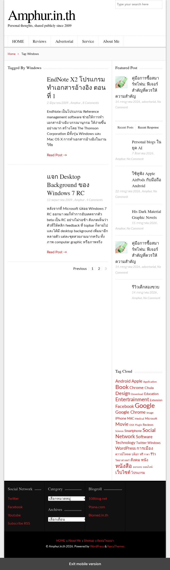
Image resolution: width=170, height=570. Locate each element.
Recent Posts (125, 127)
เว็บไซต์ (122, 472)
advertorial (149, 101)
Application (150, 382)
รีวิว (153, 454)
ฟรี (141, 454)
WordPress (125, 448)
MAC (130, 418)
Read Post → (57, 155)
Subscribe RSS (19, 523)
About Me (111, 41)
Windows (153, 443)
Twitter (141, 443)
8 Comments (91, 103)
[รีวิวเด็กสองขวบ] (121, 291)
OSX (131, 425)
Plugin (138, 425)
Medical (139, 419)
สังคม (135, 460)
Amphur (75, 103)
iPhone (120, 418)
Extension (156, 400)
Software (144, 437)
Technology (125, 443)
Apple (136, 381)
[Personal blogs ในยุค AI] (121, 146)
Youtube (14, 515)
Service (88, 41)
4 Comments (95, 200)
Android (123, 381)
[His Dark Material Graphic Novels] (121, 216)
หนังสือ (123, 466)
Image (150, 412)
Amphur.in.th (41, 14)
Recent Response (148, 127)
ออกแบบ (137, 467)
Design (122, 393)
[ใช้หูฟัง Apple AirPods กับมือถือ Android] (121, 178)
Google (145, 406)
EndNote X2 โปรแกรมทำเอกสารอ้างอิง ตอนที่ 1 (76, 87)
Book (122, 387)
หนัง (144, 460)
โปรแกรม (138, 473)
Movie (121, 424)
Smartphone (133, 431)
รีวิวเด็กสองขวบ (145, 287)
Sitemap (89, 540)
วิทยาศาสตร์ (122, 460)
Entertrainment (132, 399)
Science (119, 431)
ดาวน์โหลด (123, 454)
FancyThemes (115, 546)
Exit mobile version (85, 564)
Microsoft (151, 418)
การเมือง (145, 448)
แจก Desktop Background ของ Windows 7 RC (68, 184)
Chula (149, 388)
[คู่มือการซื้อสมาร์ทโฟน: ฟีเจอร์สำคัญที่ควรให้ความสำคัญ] (121, 82)
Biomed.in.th (98, 515)
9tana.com (97, 507)
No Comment (135, 159)
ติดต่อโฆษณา (105, 540)
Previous (80, 268)
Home (11, 54)
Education (151, 394)
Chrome (136, 388)
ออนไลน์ (148, 467)
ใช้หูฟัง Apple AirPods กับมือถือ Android (146, 179)
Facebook (124, 406)
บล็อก (135, 454)
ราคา (147, 454)
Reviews (39, 41)
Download (137, 394)
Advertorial (64, 41)
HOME (18, 41)
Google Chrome (130, 412)
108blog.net (98, 498)
